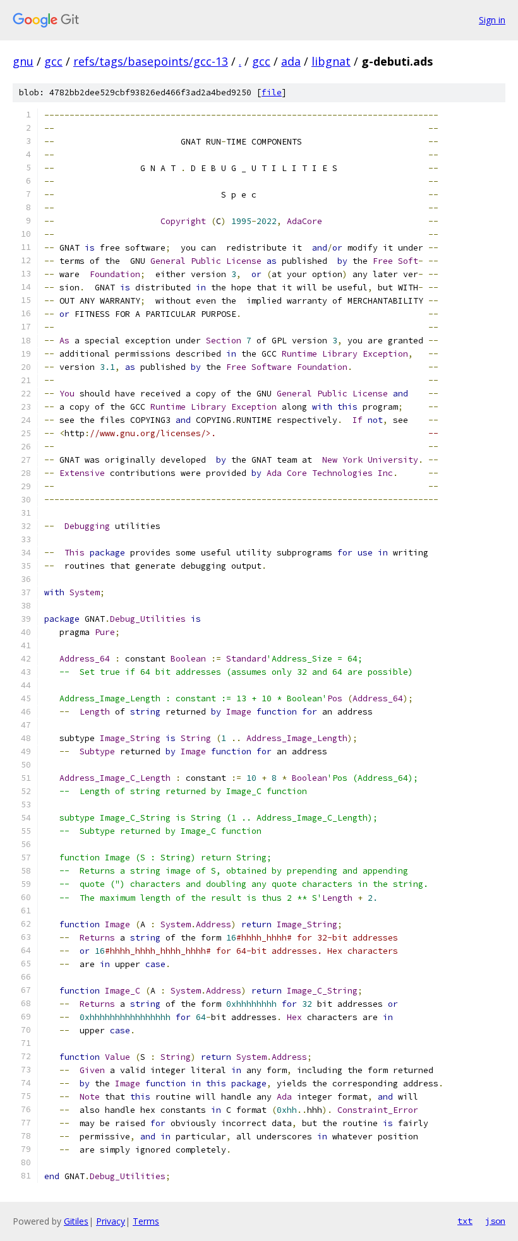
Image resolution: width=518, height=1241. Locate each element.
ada (291, 61)
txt (465, 1220)
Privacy (110, 1221)
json (495, 1220)
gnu (23, 61)
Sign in (492, 20)
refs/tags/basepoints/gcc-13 (150, 61)
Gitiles (76, 1221)
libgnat (331, 61)
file (272, 92)
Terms (146, 1221)
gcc (53, 61)
